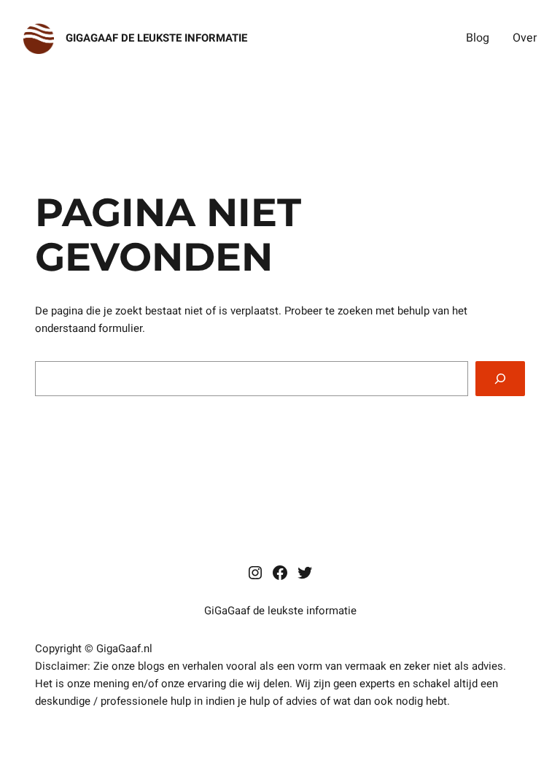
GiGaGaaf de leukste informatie (156, 38)
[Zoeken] (500, 378)
